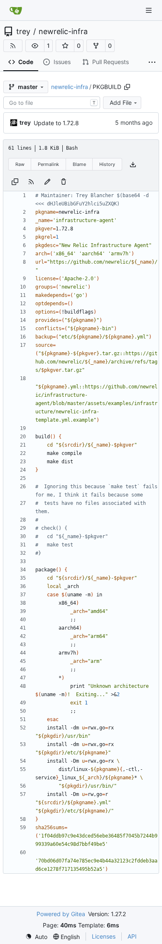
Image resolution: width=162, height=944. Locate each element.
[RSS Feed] (12, 46)
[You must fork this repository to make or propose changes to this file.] (47, 181)
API (132, 936)
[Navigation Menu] (149, 10)
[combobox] (51, 102)
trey (23, 31)
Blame (79, 164)
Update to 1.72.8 (56, 122)
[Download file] (133, 164)
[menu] (36, 936)
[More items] (152, 62)
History (107, 164)
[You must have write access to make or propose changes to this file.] (63, 181)
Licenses (103, 936)
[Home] (15, 10)
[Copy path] (127, 87)
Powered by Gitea (61, 913)
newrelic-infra (63, 31)
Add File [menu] (121, 102)
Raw (20, 164)
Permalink (48, 164)
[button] (34, 46)
